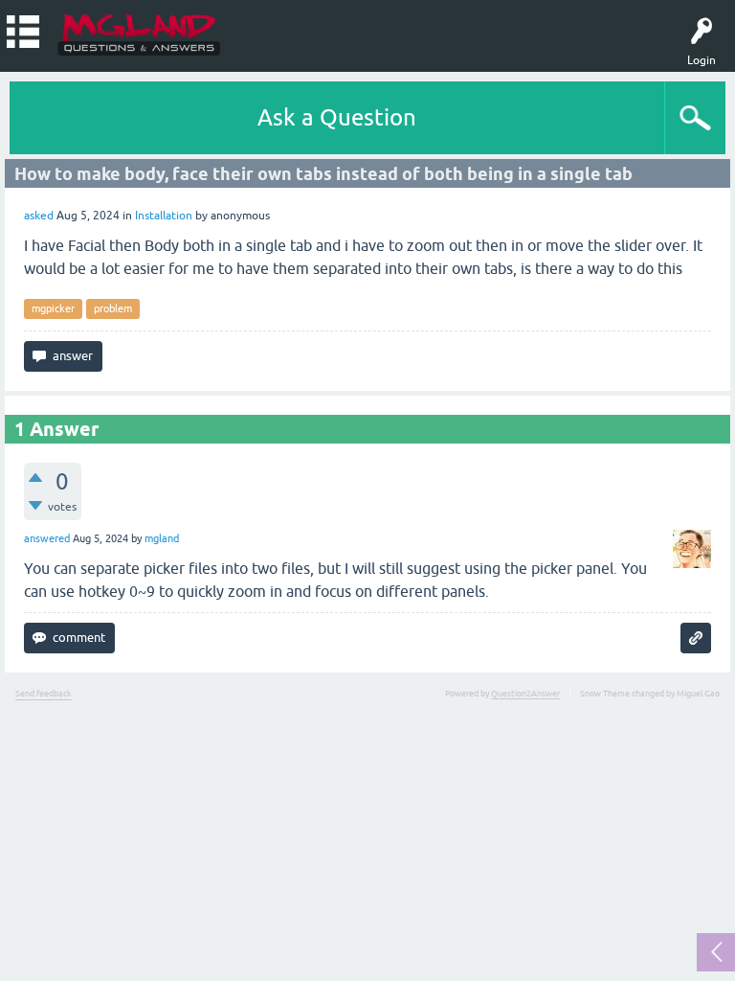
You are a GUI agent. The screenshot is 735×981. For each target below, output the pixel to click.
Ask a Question (336, 117)
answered (47, 538)
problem (113, 308)
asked (39, 215)
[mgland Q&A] (139, 33)
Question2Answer (525, 693)
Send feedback (43, 693)
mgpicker (53, 308)
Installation (163, 215)
